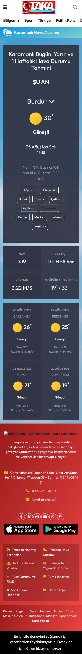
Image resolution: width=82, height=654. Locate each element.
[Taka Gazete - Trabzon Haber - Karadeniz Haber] (39, 7)
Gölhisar (29, 208)
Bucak (23, 199)
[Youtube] (45, 516)
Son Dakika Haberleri (17, 592)
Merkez (39, 217)
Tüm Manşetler (58, 577)
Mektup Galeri (13, 616)
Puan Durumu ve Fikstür (21, 579)
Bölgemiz (11, 20)
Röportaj (71, 611)
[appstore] (21, 530)
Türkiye (44, 20)
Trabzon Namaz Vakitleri (21, 565)
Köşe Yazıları (41, 621)
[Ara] (75, 7)
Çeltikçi (56, 199)
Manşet (51, 616)
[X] (29, 516)
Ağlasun (29, 190)
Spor (28, 20)
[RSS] (60, 516)
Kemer (23, 217)
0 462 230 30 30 (44, 491)
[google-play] (60, 530)
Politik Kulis (65, 20)
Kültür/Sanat (35, 616)
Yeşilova (40, 226)
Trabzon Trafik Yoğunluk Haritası (56, 565)
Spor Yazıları (68, 616)
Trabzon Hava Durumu (56, 552)
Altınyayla (49, 190)
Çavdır (39, 199)
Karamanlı (49, 208)
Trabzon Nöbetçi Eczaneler (21, 552)
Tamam (56, 648)
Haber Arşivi (57, 590)
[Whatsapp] (52, 516)
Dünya (57, 611)
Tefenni (57, 217)
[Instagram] (37, 516)
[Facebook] (21, 516)
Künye (7, 611)
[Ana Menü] (5, 7)
